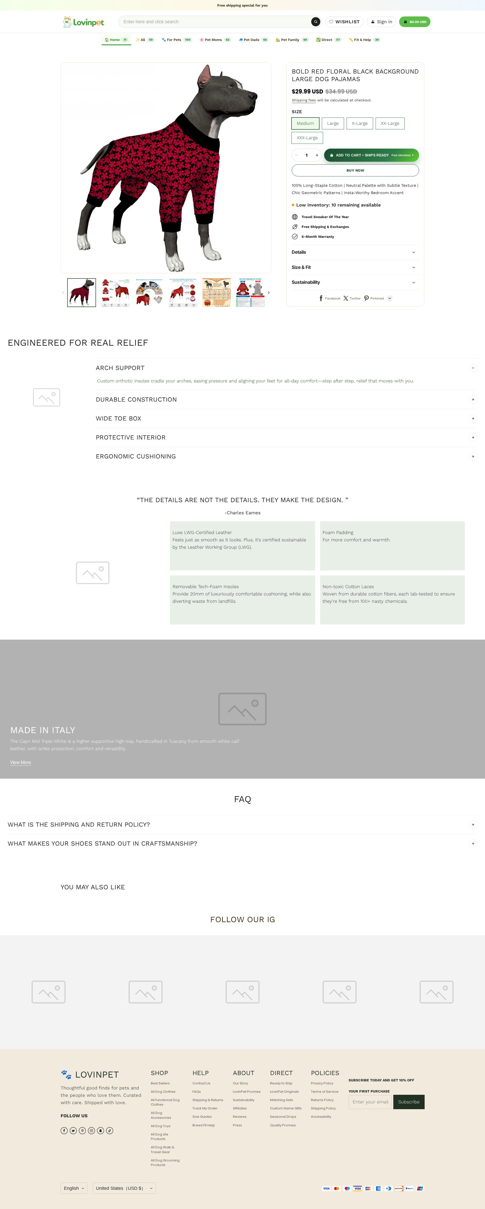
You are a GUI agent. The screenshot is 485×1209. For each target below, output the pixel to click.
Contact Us (201, 1083)
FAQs (196, 1091)
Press (237, 1125)
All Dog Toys (161, 1126)
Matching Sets (281, 1100)
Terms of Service (324, 1091)
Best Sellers (160, 1083)
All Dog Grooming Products (165, 1162)
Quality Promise (283, 1125)
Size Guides (202, 1116)
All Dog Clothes (163, 1091)
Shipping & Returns (207, 1100)
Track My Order (204, 1108)
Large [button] (333, 123)
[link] (145, 39)
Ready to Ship (281, 1083)
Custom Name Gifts (286, 1108)
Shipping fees (304, 100)
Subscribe (409, 1101)
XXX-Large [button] (307, 137)
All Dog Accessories (161, 1115)
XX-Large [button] (390, 123)
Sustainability (243, 1100)
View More (20, 762)
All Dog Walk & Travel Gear (162, 1149)
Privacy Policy (322, 1083)
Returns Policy (322, 1100)
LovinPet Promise (247, 1091)
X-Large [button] (360, 123)
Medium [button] (305, 123)
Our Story (240, 1083)
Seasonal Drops (283, 1116)
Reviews (240, 1116)
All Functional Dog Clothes (165, 1102)
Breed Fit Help (203, 1125)
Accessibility (321, 1116)
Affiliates (240, 1108)
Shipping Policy (323, 1108)
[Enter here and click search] (315, 21)
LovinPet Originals (284, 1091)
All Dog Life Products (159, 1136)
